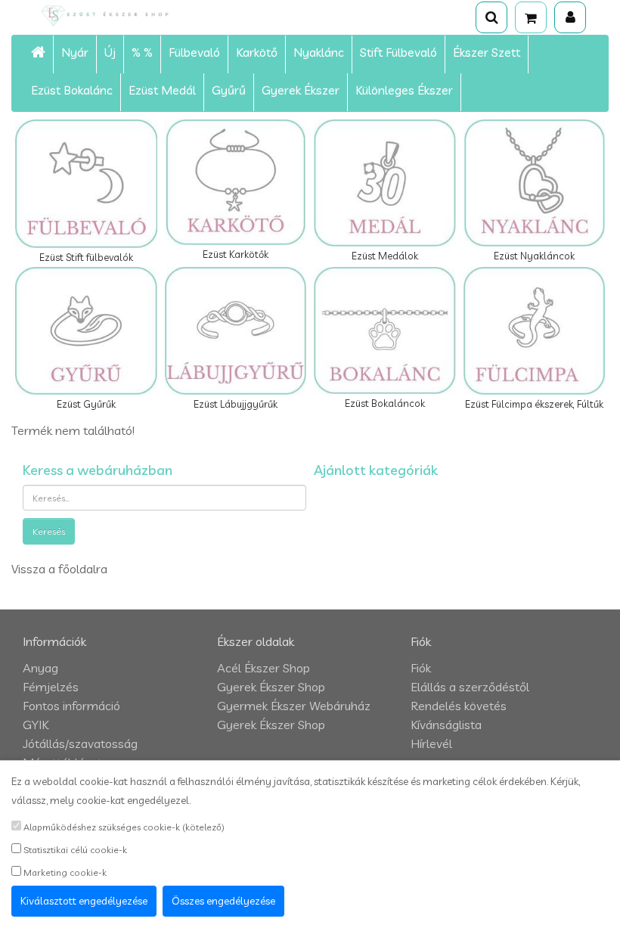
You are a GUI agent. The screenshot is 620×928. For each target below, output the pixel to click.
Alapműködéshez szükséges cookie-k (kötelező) (123, 827)
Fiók (421, 667)
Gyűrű (229, 90)
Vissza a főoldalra (59, 568)
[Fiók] (570, 17)
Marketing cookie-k (64, 872)
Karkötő (256, 52)
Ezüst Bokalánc (72, 90)
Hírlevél (431, 743)
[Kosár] (531, 17)
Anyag (40, 667)
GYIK (35, 724)
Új (110, 52)
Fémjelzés (51, 686)
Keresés (49, 531)
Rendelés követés (459, 705)
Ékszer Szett (486, 52)
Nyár (74, 52)
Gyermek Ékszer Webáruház (293, 705)
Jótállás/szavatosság (80, 743)
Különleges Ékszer (404, 90)
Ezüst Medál (162, 90)
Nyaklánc (318, 52)
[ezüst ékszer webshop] (38, 54)
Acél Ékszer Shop (263, 667)
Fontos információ (71, 705)
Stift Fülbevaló (398, 52)
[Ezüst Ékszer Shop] (123, 15)
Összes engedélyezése (223, 901)
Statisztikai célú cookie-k (74, 849)
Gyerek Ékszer (300, 90)
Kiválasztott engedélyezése (83, 901)
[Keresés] (491, 17)
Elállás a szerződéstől (470, 686)
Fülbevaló (194, 52)
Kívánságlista (446, 724)
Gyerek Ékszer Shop (271, 686)
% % (142, 52)
